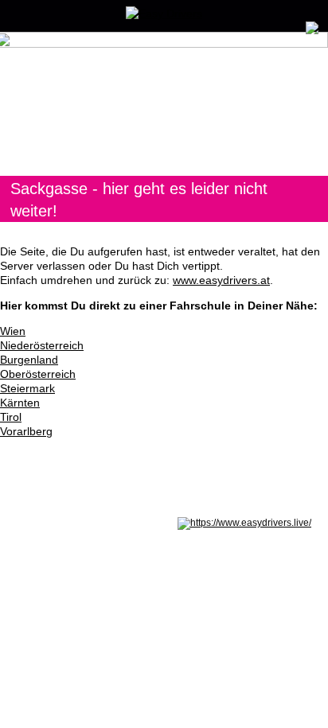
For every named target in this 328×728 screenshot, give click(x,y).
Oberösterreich (38, 374)
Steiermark (27, 388)
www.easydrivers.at (221, 280)
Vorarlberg (26, 431)
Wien (12, 331)
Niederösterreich (42, 345)
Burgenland (29, 359)
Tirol (10, 417)
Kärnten (20, 402)
